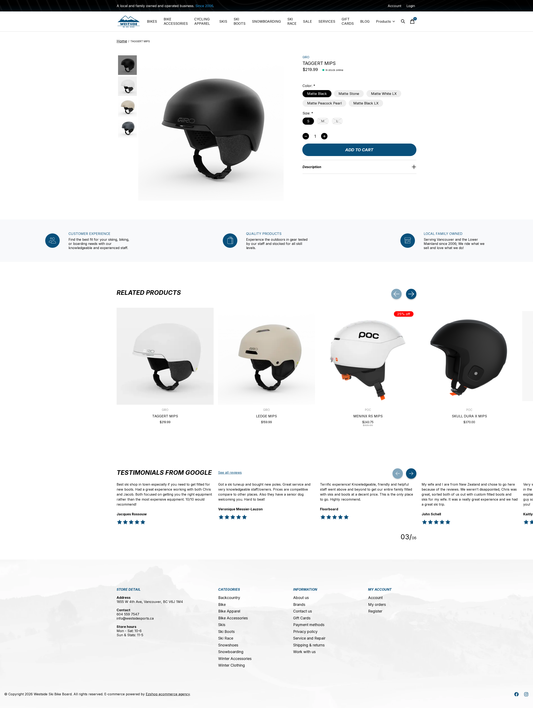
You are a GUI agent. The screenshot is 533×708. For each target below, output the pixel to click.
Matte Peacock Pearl (324, 103)
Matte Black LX (366, 103)
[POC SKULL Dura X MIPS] (469, 356)
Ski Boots (226, 631)
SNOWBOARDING (266, 21)
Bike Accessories (233, 618)
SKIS (223, 21)
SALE (307, 21)
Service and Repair (309, 638)
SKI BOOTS (239, 21)
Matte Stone (349, 94)
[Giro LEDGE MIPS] (266, 356)
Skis (221, 624)
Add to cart (359, 149)
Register (375, 611)
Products (383, 21)
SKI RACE (291, 21)
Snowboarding (230, 652)
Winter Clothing (231, 665)
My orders (377, 604)
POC (368, 410)
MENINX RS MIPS (368, 416)
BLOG (365, 21)
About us (301, 597)
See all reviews (230, 472)
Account (375, 597)
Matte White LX (384, 94)
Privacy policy (305, 631)
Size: (308, 113)
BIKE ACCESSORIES (176, 21)
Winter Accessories (235, 658)
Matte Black (317, 94)
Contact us (302, 611)
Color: (309, 86)
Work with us (304, 652)
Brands (299, 604)
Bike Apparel (229, 611)
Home (122, 41)
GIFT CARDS (348, 21)
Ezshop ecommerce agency (168, 694)
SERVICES (326, 21)
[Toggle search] (403, 21)
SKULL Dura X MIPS (469, 416)
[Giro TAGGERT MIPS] (165, 356)
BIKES (152, 21)
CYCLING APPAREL (202, 21)
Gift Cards (301, 618)
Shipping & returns (309, 645)
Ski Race (225, 638)
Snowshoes (228, 645)
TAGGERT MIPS (165, 416)
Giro (306, 57)
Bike (222, 604)
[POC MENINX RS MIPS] (367, 356)
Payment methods (308, 624)
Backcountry (229, 597)
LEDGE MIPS (266, 416)
